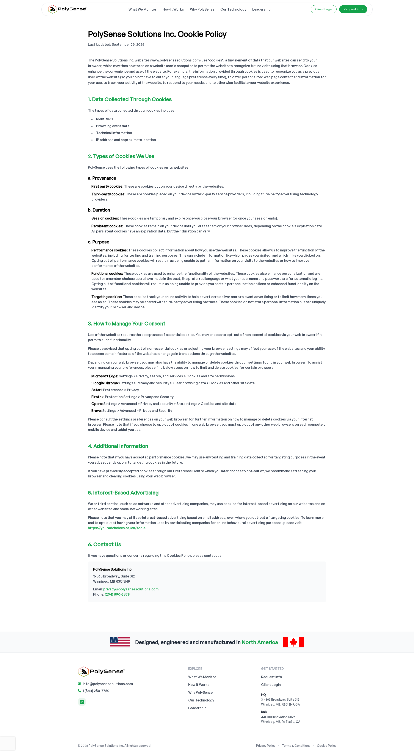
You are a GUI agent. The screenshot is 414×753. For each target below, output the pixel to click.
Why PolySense (202, 9)
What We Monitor (143, 9)
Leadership (261, 9)
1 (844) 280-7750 (96, 691)
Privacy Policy (265, 745)
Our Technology (233, 9)
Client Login (323, 9)
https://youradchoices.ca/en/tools (116, 528)
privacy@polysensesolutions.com (130, 589)
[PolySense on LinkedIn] (82, 702)
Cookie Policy (326, 745)
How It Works (173, 9)
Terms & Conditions (296, 745)
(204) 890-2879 (117, 594)
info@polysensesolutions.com (108, 684)
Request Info (271, 677)
